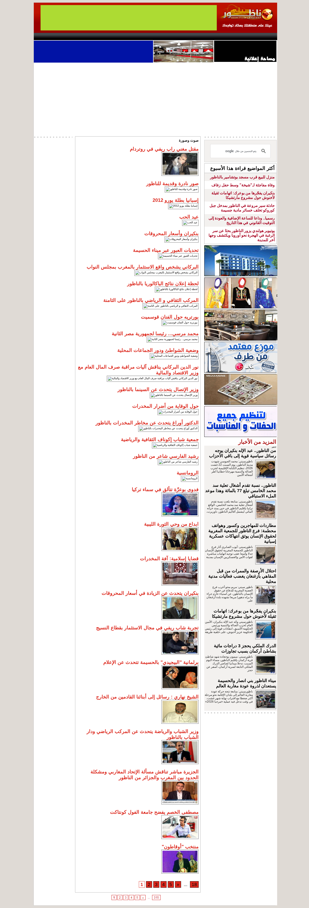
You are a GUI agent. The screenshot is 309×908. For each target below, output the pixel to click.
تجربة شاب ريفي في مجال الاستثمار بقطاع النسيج (147, 627)
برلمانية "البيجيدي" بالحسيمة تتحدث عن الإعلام (151, 662)
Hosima (203, 36)
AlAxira (66, 36)
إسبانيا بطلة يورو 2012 (176, 200)
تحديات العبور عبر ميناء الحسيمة (166, 250)
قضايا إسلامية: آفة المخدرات (169, 558)
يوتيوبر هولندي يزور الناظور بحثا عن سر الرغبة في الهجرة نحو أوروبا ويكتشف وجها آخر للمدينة (242, 235)
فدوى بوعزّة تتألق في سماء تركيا (165, 489)
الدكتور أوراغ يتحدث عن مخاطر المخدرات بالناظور (147, 422)
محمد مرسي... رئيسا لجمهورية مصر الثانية (155, 333)
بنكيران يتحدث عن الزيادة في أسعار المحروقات (150, 593)
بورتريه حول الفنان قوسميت (170, 317)
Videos (125, 36)
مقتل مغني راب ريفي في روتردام (164, 149)
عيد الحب (189, 216)
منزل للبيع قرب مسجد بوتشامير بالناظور (242, 177)
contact (47, 36)
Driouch (225, 36)
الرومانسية (188, 472)
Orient (183, 36)
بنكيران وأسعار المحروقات (171, 233)
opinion (82, 36)
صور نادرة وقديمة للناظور (172, 183)
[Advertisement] (155, 99)
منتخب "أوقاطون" (180, 846)
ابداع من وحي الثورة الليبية (171, 524)
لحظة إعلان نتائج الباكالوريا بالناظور (163, 283)
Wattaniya (164, 36)
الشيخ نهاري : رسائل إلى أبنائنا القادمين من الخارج (147, 696)
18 (194, 884)
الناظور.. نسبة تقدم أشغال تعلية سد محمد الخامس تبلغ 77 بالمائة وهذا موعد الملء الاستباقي (240, 490)
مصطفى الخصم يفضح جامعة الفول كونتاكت (154, 812)
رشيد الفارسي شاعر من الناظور (166, 456)
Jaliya (146, 36)
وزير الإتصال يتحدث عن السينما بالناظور (158, 389)
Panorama (101, 36)
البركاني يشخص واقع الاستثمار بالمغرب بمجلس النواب (143, 266)
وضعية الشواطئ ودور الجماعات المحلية (158, 350)
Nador (245, 36)
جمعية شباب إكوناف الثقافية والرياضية (160, 439)
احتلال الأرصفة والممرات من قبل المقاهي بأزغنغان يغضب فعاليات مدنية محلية (242, 576)
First (266, 36)
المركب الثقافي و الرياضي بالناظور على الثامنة (151, 300)
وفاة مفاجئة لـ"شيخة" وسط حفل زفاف (243, 185)
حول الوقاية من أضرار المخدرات (165, 406)
